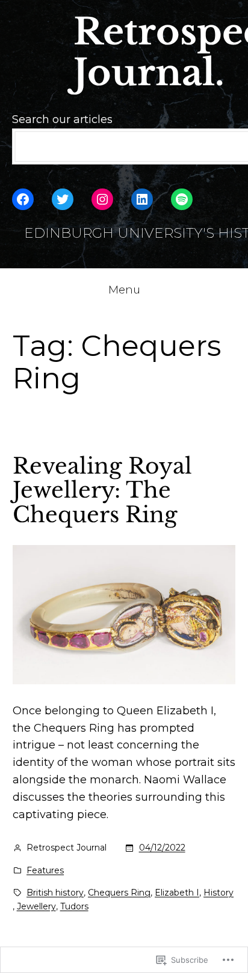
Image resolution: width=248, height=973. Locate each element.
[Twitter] (62, 199)
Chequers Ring (119, 892)
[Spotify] (182, 199)
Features (45, 870)
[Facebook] (23, 199)
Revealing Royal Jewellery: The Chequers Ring (102, 491)
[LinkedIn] (142, 199)
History (218, 892)
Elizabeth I (177, 892)
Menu (124, 290)
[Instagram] (102, 199)
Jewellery (36, 906)
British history (55, 892)
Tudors (74, 906)
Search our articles (62, 119)
